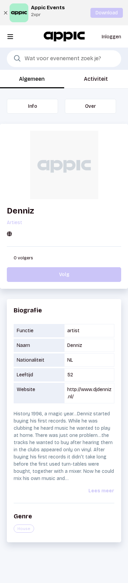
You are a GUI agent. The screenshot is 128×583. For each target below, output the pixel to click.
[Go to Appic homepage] (64, 36)
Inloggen (111, 37)
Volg (64, 274)
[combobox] (64, 59)
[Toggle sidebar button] (10, 36)
